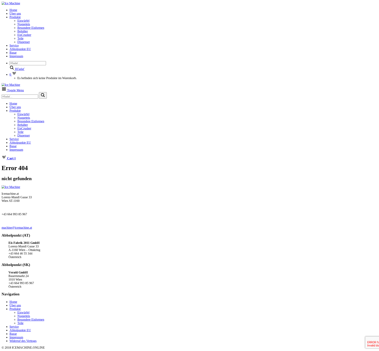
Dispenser (23, 42)
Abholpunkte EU (20, 49)
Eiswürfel (23, 20)
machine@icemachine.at (17, 227)
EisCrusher (24, 35)
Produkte (15, 17)
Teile (20, 38)
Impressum (16, 56)
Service (14, 45)
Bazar (13, 333)
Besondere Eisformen (30, 27)
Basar (13, 52)
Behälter (22, 31)
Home (13, 10)
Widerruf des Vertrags (23, 341)
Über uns (15, 13)
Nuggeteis (23, 24)
